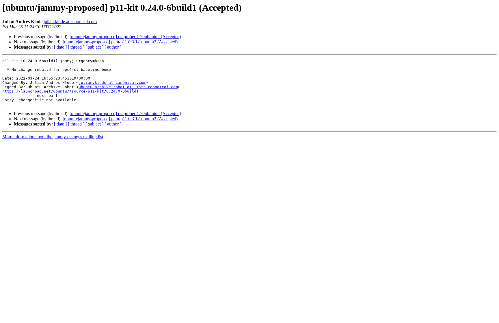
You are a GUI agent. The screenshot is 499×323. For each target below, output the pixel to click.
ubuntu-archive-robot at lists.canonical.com (128, 87)
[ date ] (60, 47)
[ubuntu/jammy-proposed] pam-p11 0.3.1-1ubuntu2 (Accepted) (120, 41)
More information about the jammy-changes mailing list (52, 136)
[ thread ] (76, 47)
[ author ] (113, 47)
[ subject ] (94, 47)
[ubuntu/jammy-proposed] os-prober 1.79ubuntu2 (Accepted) (125, 36)
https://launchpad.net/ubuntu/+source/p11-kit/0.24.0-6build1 (70, 91)
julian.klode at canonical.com (70, 21)
